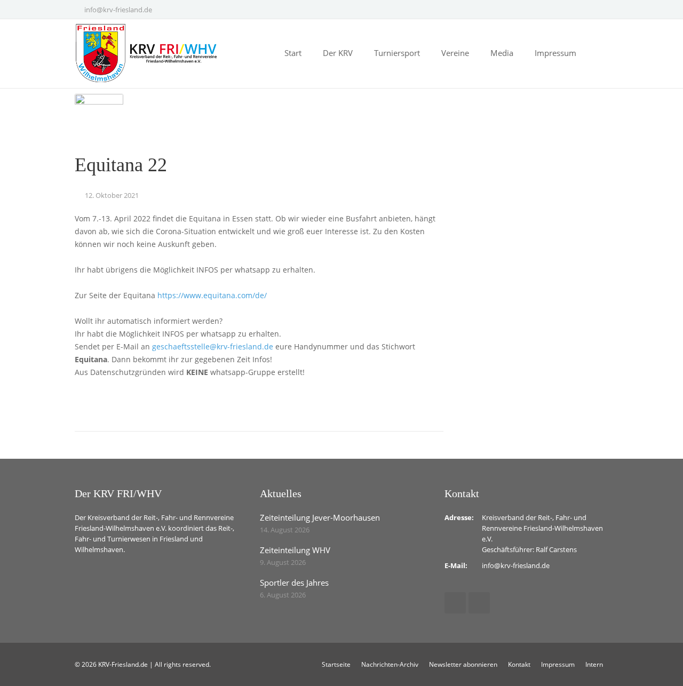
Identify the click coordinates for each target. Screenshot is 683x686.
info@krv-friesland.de (118, 9)
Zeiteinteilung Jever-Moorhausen (320, 517)
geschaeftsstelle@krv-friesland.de (212, 346)
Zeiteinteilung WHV (295, 550)
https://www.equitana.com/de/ (212, 295)
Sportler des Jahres (294, 582)
